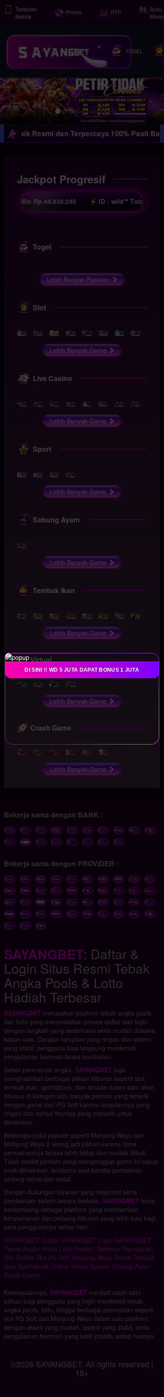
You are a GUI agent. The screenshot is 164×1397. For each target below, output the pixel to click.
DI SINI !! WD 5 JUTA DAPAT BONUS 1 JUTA (82, 670)
